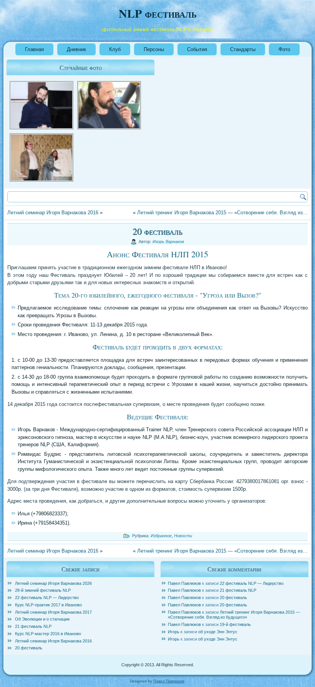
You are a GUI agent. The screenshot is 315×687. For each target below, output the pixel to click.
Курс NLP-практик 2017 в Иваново (48, 605)
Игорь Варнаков (168, 241)
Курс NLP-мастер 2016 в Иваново (48, 633)
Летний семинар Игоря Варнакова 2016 (52, 212)
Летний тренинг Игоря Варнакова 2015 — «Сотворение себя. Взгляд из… (222, 212)
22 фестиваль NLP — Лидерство (47, 597)
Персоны (154, 49)
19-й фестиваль (235, 624)
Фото (284, 49)
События (197, 49)
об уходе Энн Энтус (217, 631)
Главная (34, 49)
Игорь (173, 631)
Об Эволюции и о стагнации (42, 619)
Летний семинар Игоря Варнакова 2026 (53, 583)
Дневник (76, 49)
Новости (183, 535)
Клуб (115, 49)
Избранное (161, 535)
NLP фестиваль (158, 13)
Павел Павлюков (184, 583)
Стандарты (242, 49)
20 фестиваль (28, 648)
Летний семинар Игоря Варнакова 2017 (53, 612)
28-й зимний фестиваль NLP (43, 590)
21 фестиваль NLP (33, 626)
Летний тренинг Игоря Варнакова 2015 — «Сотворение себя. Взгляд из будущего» (234, 615)
